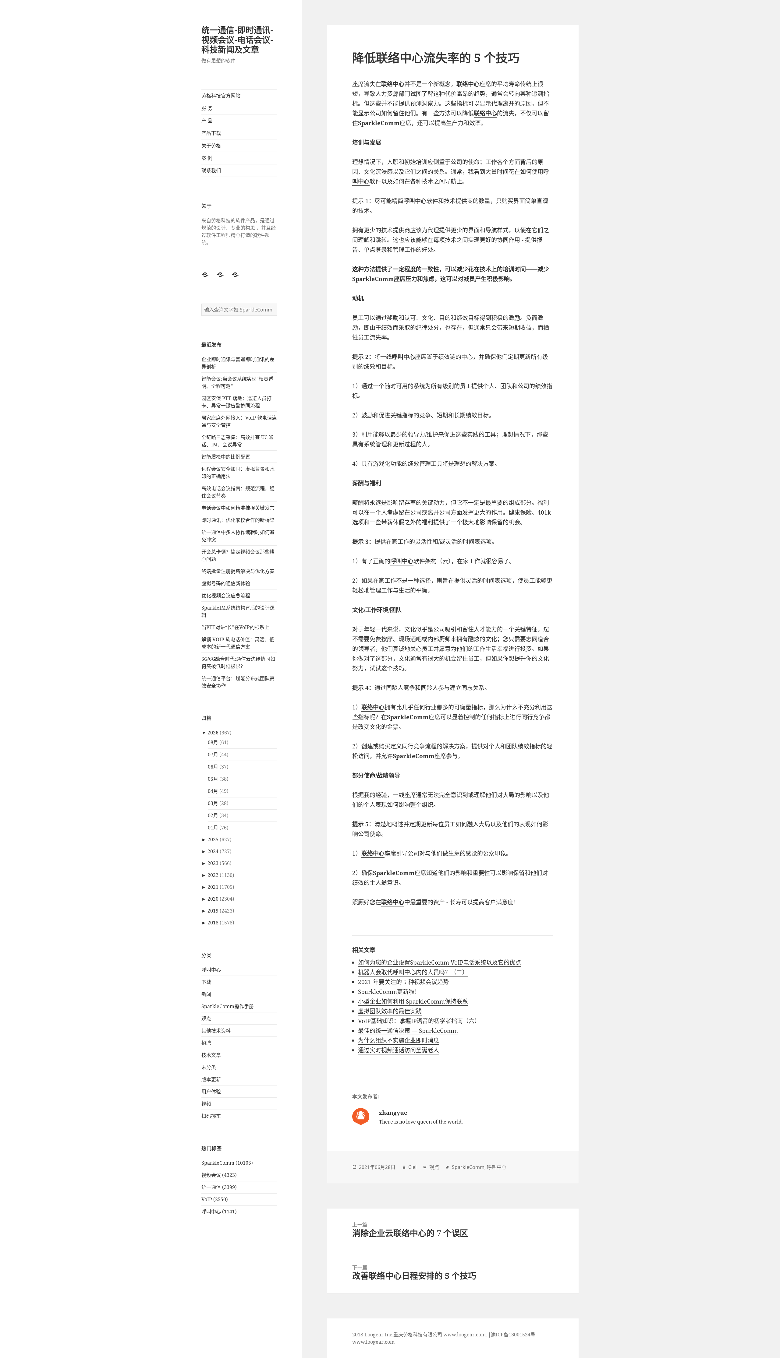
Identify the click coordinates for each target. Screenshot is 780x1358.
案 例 (206, 158)
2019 (212, 910)
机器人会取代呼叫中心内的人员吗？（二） (413, 972)
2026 (212, 732)
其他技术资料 (216, 1030)
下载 (206, 982)
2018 (212, 922)
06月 (213, 766)
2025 (212, 839)
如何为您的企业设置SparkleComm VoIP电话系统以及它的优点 (439, 962)
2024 (212, 851)
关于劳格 (211, 145)
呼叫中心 (211, 969)
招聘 (206, 1043)
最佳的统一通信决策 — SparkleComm (408, 1031)
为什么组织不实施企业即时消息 (398, 1040)
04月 (213, 791)
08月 (213, 742)
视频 (206, 1103)
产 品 (206, 120)
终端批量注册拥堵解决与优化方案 (238, 571)
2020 (212, 898)
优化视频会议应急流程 (225, 595)
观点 (206, 1018)
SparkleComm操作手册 (227, 1006)
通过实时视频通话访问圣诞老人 (398, 1050)
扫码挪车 (211, 1116)
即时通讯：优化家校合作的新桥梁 (238, 520)
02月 (213, 815)
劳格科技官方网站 (220, 95)
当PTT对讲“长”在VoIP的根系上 (235, 627)
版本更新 (211, 1079)
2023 (212, 863)
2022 (212, 875)
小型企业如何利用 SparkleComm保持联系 (413, 1001)
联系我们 (211, 170)
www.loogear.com (373, 1342)
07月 (213, 754)
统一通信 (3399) (219, 1187)
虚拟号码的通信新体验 (225, 583)
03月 (213, 803)
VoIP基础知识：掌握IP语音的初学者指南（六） (419, 1021)
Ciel (412, 1167)
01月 (213, 827)
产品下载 (211, 133)
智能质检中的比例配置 (225, 456)
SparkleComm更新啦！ (389, 992)
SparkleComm (373, 279)
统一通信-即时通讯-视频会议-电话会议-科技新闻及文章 (237, 39)
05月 (213, 779)
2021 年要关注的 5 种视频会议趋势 (403, 982)
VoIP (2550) (214, 1199)
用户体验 (211, 1091)
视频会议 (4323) (219, 1175)
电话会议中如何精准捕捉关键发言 (238, 508)
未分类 (208, 1067)
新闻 (206, 994)
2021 (212, 887)
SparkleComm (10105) (227, 1162)
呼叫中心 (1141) (219, 1211)
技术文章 (211, 1055)
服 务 (206, 108)
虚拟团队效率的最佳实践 (390, 1011)
